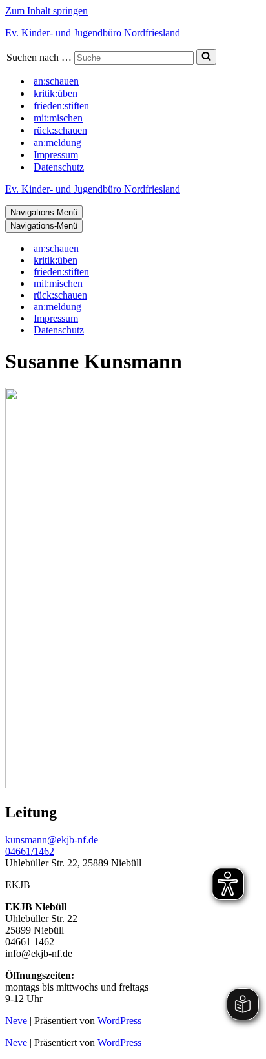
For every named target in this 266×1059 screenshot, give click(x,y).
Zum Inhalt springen (46, 10)
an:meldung (57, 142)
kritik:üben (55, 93)
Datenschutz (59, 167)
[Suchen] (206, 57)
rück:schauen (60, 130)
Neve (16, 1020)
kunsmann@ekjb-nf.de (51, 839)
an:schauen (56, 81)
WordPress (119, 1020)
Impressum (56, 154)
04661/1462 (29, 851)
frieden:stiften (61, 105)
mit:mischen (58, 117)
